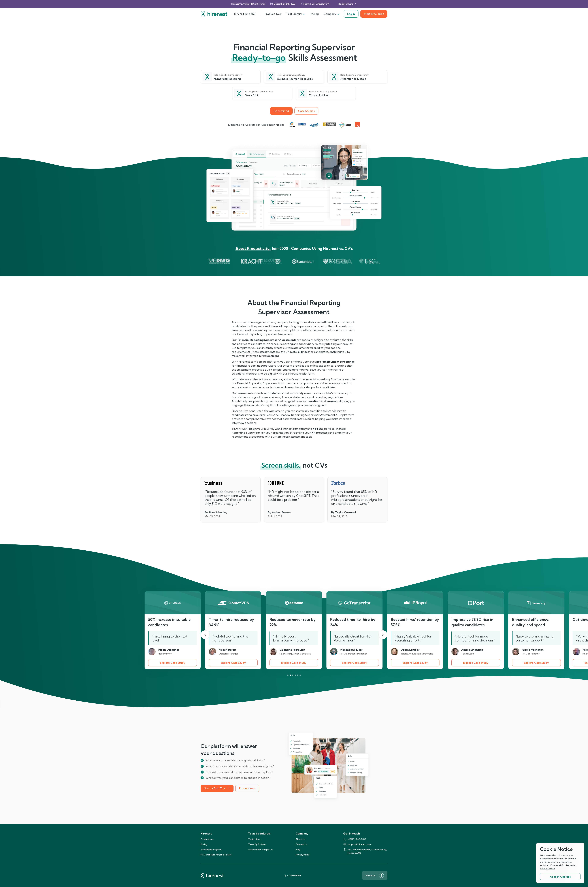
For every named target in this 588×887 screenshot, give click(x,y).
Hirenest (206, 833)
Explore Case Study (172, 662)
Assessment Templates (260, 849)
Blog (298, 849)
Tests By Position (257, 844)
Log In (351, 14)
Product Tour (272, 14)
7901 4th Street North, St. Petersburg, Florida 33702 (367, 851)
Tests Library (255, 839)
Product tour (247, 788)
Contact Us (301, 844)
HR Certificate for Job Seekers (216, 854)
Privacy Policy (302, 854)
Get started (281, 111)
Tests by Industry (259, 833)
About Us (300, 839)
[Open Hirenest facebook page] (381, 875)
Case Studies (306, 111)
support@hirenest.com (359, 844)
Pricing (314, 14)
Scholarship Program (211, 849)
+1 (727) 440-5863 (243, 14)
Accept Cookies (560, 876)
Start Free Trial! (374, 14)
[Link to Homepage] (214, 14)
